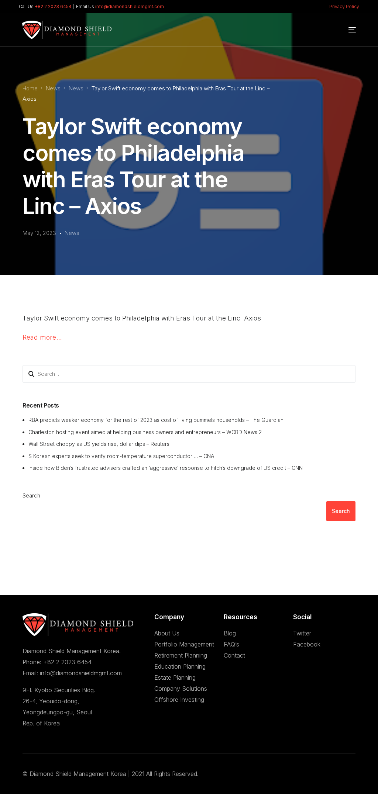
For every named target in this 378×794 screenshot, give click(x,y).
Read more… (42, 337)
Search (31, 495)
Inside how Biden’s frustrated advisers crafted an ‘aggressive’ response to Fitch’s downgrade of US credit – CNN (165, 468)
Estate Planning (175, 677)
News (72, 232)
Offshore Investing (179, 699)
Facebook (306, 644)
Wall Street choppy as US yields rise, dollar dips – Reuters (98, 444)
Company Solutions (180, 688)
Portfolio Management (184, 644)
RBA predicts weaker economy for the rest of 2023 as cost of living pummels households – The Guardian (156, 420)
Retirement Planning (180, 655)
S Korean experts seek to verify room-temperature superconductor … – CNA (121, 456)
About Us (166, 633)
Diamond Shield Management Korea (78, 773)
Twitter (302, 633)
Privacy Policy (344, 6)
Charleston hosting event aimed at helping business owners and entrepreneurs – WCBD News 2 (145, 432)
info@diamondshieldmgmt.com (129, 6)
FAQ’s (231, 644)
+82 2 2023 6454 (53, 6)
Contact (234, 655)
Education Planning (180, 666)
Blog (230, 633)
